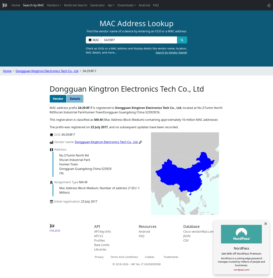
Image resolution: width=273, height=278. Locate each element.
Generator (97, 5)
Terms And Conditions (124, 257)
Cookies (149, 257)
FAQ (156, 5)
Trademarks (171, 257)
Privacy (99, 257)
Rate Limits (102, 245)
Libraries (100, 249)
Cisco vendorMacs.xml (199, 231)
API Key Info (102, 231)
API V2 (98, 236)
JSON (186, 236)
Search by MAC (33, 5)
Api (110, 5)
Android (144, 5)
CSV (186, 240)
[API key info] (268, 5)
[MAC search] (182, 39)
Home (16, 5)
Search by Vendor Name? (171, 52)
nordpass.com (241, 269)
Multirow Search (75, 5)
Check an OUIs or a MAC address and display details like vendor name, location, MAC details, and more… (136, 50)
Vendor (58, 99)
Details (75, 99)
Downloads (126, 5)
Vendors (53, 5)
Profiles (99, 240)
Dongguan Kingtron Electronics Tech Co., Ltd (47, 71)
